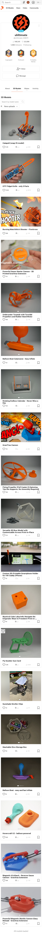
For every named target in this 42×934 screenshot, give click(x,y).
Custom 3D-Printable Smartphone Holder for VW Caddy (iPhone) (20, 574)
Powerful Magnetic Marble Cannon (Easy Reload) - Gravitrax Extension (20, 920)
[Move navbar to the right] (39, 8)
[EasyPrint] (24, 2)
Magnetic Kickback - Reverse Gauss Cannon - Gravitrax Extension (18, 876)
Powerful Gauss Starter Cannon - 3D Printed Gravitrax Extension (18, 272)
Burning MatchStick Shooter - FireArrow (20, 229)
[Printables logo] (2, 8)
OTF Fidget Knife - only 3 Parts (16, 186)
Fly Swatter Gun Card (12, 661)
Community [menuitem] (34, 8)
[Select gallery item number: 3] (22, 354)
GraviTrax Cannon (10, 445)
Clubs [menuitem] (25, 8)
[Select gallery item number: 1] (20, 138)
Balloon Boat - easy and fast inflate (17, 790)
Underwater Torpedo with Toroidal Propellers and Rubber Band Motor (17, 316)
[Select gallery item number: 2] (21, 138)
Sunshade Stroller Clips (13, 704)
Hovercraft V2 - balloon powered (17, 833)
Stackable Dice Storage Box (15, 747)
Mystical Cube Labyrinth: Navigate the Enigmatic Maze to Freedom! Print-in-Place (19, 618)
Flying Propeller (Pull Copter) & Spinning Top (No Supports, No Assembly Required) (21, 488)
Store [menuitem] (18, 8)
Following (27, 45)
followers (16, 45)
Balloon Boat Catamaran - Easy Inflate (19, 359)
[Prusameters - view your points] (28, 2)
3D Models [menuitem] (10, 8)
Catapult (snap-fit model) (13, 143)
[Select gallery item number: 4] (23, 268)
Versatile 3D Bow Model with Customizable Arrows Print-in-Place (18, 531)
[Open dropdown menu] (39, 25)
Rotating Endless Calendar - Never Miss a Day (20, 402)
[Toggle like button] (4, 147)
